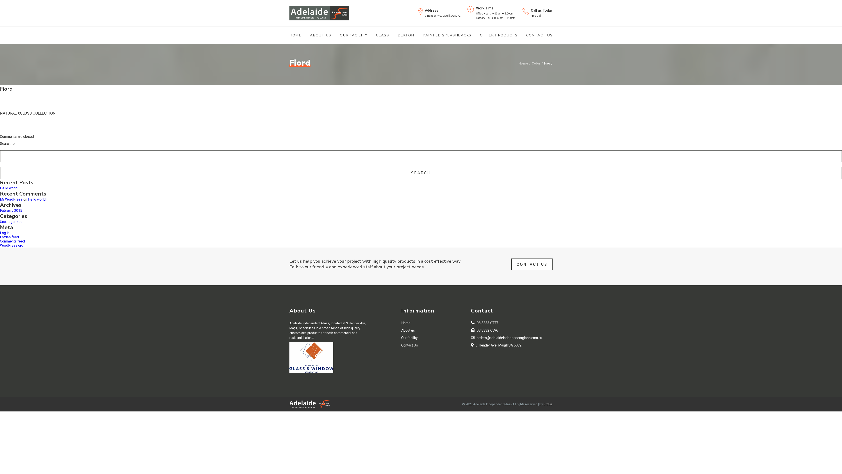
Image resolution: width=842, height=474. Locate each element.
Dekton (406, 35)
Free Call (536, 15)
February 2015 (11, 210)
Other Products (498, 35)
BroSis (548, 404)
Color (536, 63)
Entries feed (9, 237)
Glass (382, 35)
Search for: (8, 144)
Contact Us (539, 35)
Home (295, 35)
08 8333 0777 (487, 323)
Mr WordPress (11, 199)
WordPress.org (11, 245)
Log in (4, 233)
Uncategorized (11, 222)
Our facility (353, 35)
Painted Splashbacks (447, 35)
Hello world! (9, 188)
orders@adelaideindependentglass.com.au (509, 338)
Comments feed (12, 241)
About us (320, 35)
